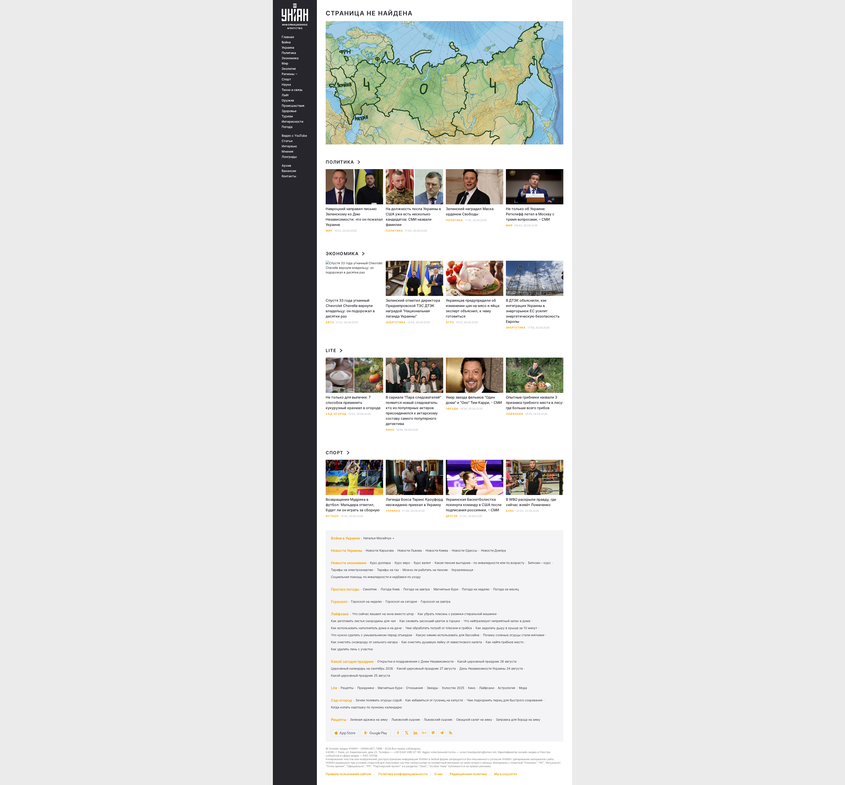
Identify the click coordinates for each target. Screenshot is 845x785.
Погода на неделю (475, 589)
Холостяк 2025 (453, 688)
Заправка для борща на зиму (518, 719)
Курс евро (402, 563)
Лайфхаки (514, 414)
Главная (288, 37)
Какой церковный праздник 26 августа (486, 661)
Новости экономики (348, 563)
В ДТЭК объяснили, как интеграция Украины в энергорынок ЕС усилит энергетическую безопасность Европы (533, 311)
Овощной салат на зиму (474, 719)
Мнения (287, 151)
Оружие (288, 100)
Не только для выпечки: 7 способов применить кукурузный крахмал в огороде (353, 402)
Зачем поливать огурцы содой (378, 700)
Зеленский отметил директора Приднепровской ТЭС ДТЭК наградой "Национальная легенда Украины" (413, 308)
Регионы (288, 74)
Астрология (506, 688)
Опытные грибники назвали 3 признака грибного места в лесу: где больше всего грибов (534, 402)
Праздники (365, 688)
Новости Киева (437, 550)
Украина (288, 47)
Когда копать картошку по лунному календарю (366, 707)
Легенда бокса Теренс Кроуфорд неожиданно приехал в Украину (414, 502)
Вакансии (289, 171)
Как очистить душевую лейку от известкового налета (441, 642)
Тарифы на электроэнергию (352, 570)
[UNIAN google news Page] (424, 732)
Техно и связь (292, 90)
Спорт (286, 79)
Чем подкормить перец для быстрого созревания (504, 700)
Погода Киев (390, 589)
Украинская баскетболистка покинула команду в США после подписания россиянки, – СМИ (473, 504)
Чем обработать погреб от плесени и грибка (438, 628)
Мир (285, 63)
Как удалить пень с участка (352, 649)
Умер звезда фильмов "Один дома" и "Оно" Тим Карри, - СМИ (474, 400)
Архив (286, 165)
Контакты (289, 176)
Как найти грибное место (505, 642)
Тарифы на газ (388, 570)
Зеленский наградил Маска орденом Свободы (470, 211)
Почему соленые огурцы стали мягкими (513, 635)
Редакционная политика (468, 774)
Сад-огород (336, 414)
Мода (523, 688)
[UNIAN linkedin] (415, 732)
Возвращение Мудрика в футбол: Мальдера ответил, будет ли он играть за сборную (353, 504)
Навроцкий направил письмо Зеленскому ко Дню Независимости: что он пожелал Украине (354, 217)
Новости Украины (346, 550)
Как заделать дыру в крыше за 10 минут (506, 628)
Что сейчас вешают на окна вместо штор (383, 614)
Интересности (292, 121)
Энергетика (396, 322)
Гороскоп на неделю (366, 601)
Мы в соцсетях (505, 774)
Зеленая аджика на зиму (369, 719)
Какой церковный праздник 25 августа (360, 675)
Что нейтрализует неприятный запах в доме (497, 621)
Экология (289, 68)
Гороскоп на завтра (435, 601)
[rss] (450, 732)
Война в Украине (345, 538)
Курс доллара (380, 563)
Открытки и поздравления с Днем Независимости (415, 661)
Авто (330, 322)
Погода (287, 127)
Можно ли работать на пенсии (425, 570)
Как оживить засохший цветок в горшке (429, 621)
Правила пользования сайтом (348, 774)
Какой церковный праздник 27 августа (426, 668)
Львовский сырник (405, 719)
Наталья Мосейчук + (378, 538)
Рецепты (347, 688)
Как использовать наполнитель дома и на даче (366, 628)
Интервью (289, 146)
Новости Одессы (464, 550)
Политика (289, 53)
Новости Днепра (493, 550)
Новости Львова (409, 550)
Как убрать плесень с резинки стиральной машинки (457, 614)
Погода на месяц (506, 589)
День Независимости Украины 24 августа (491, 668)
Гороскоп (339, 601)
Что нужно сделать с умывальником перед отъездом (371, 635)
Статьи (287, 141)
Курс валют (422, 563)
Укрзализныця (462, 570)
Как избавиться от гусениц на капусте (434, 700)
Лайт (285, 95)
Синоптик (370, 589)
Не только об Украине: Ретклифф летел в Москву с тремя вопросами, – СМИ (530, 214)
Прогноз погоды (345, 589)
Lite (331, 350)
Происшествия (293, 105)
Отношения (414, 688)
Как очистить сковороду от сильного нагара (364, 642)
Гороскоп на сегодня (401, 601)
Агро (450, 322)
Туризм (287, 116)
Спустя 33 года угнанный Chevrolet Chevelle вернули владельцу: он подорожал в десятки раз (350, 308)
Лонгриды (289, 157)
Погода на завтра (416, 589)
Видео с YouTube (294, 135)
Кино (390, 429)
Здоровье (289, 111)
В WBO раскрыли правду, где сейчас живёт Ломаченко (531, 502)
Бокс (510, 510)
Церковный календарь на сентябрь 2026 (362, 668)
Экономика (290, 58)
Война (286, 42)
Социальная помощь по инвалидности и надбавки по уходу (376, 577)
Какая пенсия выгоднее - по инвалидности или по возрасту (479, 563)
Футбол (332, 516)
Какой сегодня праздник (352, 661)
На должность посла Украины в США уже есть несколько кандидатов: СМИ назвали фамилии (413, 217)
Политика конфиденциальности (402, 774)
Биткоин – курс (539, 563)
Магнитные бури (446, 589)
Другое (452, 516)
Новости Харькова (380, 550)
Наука (286, 84)
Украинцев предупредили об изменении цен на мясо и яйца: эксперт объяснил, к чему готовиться (473, 308)
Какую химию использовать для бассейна (447, 635)
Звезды (452, 408)
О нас (438, 774)
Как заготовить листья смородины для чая (363, 621)
